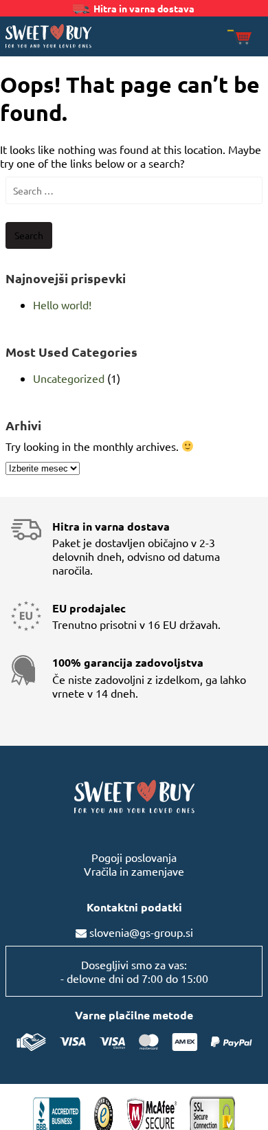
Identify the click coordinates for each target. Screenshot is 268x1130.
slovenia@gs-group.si (141, 932)
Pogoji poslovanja (134, 857)
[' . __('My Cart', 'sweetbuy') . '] (239, 38)
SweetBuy (48, 35)
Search (28, 235)
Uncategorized (68, 378)
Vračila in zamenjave (134, 871)
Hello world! (62, 304)
